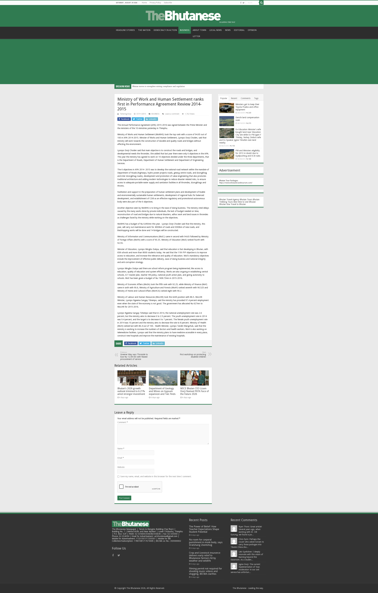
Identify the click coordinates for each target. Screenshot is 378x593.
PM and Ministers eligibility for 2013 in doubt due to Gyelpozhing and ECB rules (248, 153)
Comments (245, 98)
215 (249, 123)
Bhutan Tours (246, 199)
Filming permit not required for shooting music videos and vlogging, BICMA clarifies (205, 571)
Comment (122, 422)
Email (120, 458)
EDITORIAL (239, 30)
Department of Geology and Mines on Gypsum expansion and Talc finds (162, 391)
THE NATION (144, 30)
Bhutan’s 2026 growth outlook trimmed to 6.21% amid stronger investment (131, 391)
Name (120, 448)
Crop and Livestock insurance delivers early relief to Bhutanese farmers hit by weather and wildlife (204, 556)
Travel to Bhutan (238, 204)
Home (144, 3)
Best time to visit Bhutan (244, 202)
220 (249, 113)
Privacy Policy (155, 3)
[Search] (261, 2)
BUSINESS (184, 30)
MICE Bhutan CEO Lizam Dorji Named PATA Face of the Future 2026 (194, 391)
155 (233, 146)
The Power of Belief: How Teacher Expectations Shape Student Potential (204, 529)
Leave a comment (172, 114)
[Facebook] (241, 3)
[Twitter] (243, 3)
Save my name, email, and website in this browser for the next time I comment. (156, 476)
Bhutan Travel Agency (229, 199)
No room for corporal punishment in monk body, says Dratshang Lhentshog (206, 542)
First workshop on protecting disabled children (193, 354)
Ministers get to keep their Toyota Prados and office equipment (247, 107)
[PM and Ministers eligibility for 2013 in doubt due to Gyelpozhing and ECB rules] (226, 154)
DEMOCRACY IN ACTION (165, 30)
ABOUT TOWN (199, 30)
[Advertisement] (189, 62)
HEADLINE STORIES (125, 30)
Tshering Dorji (125, 114)
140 (249, 159)
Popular (223, 98)
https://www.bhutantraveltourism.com (235, 183)
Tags (256, 98)
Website (120, 467)
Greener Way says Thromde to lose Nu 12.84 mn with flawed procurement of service (134, 355)
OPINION (252, 30)
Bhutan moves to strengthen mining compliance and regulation (158, 86)
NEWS (228, 30)
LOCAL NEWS (215, 30)
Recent (234, 98)
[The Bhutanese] (189, 15)
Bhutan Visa (224, 204)
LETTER (196, 36)
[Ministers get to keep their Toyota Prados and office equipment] (226, 108)
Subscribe (168, 3)
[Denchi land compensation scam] (226, 121)
